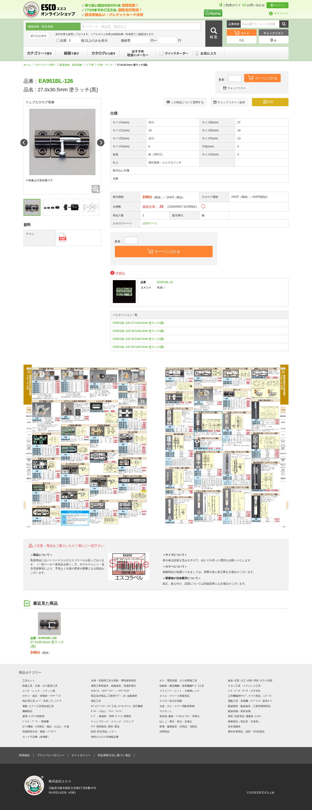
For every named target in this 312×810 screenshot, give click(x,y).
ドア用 (90, 64)
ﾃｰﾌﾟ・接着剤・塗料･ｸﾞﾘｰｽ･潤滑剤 (111, 716)
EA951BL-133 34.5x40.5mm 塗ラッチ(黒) (138, 339)
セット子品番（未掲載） (36, 736)
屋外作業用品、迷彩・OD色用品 (246, 731)
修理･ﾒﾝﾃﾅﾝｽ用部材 (33, 716)
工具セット (28, 680)
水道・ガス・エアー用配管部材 (177, 706)
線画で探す (71, 53)
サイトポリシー (81, 755)
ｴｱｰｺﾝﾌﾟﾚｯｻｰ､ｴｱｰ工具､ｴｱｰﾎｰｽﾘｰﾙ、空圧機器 (117, 706)
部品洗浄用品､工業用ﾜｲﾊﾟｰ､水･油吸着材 (114, 695)
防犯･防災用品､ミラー (103, 731)
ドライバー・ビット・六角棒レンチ (179, 690)
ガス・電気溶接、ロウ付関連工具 (178, 680)
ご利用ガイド (232, 5)
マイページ (281, 13)
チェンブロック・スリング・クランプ (112, 721)
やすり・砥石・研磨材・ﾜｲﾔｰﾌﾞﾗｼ (41, 695)
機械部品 (27, 711)
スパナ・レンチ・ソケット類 (38, 690)
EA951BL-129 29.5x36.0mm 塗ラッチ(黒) (138, 331)
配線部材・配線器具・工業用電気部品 (249, 706)
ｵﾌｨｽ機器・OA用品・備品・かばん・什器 (45, 726)
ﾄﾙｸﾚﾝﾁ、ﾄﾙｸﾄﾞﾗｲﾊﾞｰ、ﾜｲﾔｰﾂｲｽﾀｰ (110, 690)
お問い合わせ (256, 5)
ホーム (27, 64)
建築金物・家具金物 (70, 64)
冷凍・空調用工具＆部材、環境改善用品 (113, 680)
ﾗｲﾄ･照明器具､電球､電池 (105, 726)
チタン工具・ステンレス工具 (244, 685)
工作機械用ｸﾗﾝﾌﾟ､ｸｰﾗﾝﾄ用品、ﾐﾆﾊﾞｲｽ (249, 695)
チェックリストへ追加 (231, 102)
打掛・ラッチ (105, 64)
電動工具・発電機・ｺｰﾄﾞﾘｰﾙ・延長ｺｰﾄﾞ (250, 700)
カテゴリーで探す (40, 53)
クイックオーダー (174, 53)
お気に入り (211, 53)
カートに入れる (266, 78)
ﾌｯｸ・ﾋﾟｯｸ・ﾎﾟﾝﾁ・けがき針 (244, 690)
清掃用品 (164, 731)
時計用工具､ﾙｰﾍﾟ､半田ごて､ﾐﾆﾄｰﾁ (41, 700)
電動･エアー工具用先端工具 (38, 706)
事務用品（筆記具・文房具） (244, 721)
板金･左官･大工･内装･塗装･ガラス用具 (250, 680)
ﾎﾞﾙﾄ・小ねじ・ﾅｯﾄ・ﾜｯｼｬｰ (106, 711)
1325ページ (150, 223)
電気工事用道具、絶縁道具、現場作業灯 (113, 685)
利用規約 (24, 755)
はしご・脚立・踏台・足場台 (175, 721)
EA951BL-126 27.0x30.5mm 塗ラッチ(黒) (138, 323)
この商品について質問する (187, 102)
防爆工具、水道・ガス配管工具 (40, 685)
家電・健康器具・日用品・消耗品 (178, 726)
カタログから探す (103, 53)
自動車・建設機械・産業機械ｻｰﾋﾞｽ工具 (181, 685)
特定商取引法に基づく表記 (114, 755)
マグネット (165, 711)
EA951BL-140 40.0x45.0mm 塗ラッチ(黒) (138, 347)
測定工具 (96, 700)
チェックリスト (236, 88)
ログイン (280, 5)
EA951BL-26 (165, 282)
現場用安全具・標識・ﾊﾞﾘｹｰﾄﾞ (39, 731)
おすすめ (137, 53)
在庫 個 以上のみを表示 (84, 40)
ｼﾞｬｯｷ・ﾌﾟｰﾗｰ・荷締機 (35, 721)
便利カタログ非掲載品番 (105, 736)
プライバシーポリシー (50, 755)
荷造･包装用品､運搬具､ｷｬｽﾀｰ (245, 716)
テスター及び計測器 (170, 700)
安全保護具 (234, 726)
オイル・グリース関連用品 (174, 695)
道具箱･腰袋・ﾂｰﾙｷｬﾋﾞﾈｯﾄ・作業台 (179, 716)
